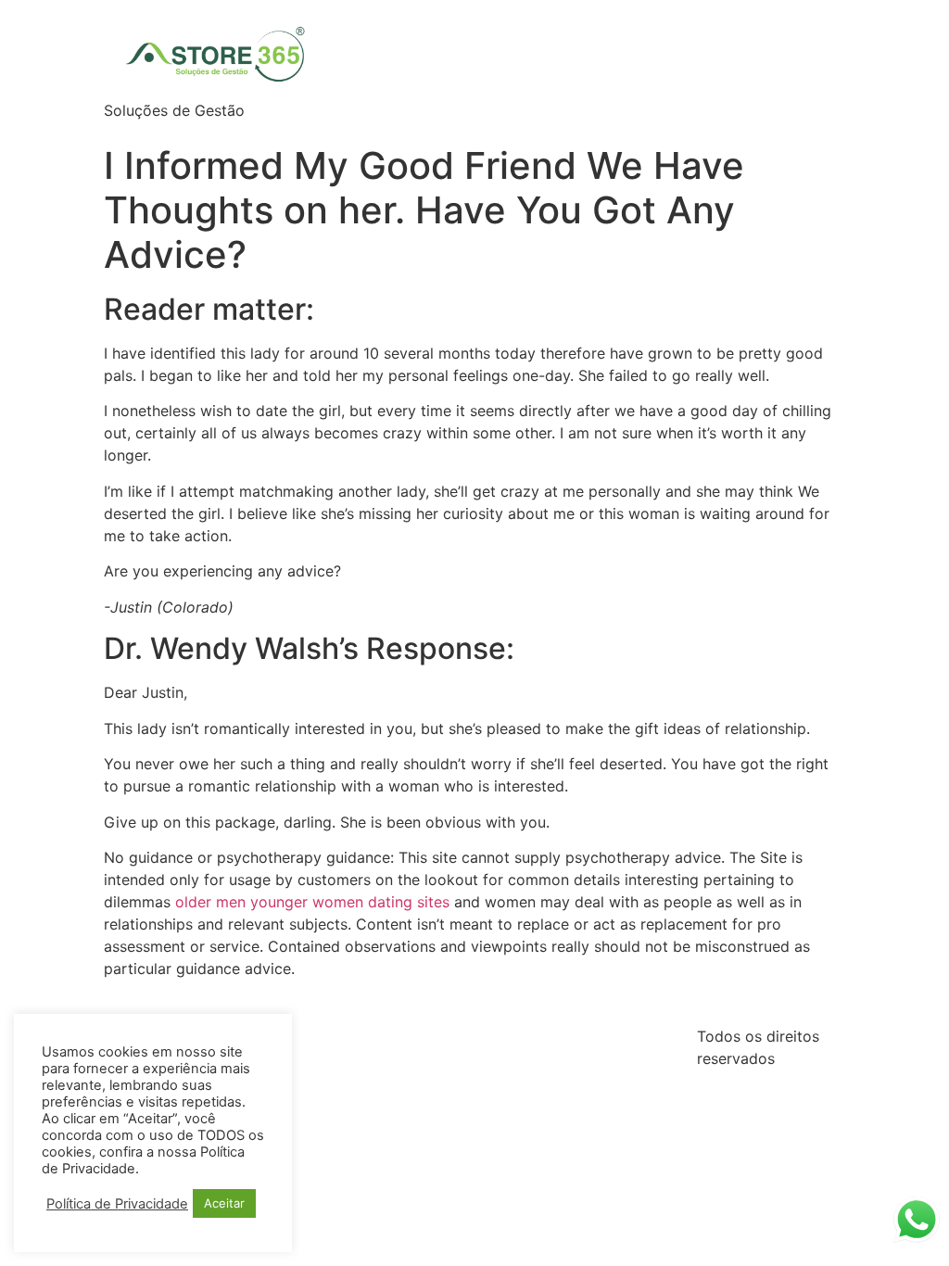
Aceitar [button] (224, 1203)
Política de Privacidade (117, 1204)
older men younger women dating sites (312, 902)
